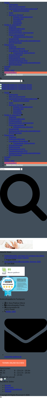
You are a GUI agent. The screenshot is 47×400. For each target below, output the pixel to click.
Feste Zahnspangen (16, 35)
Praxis (6, 3)
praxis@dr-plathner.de (13, 357)
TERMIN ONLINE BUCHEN (13, 363)
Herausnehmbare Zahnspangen (21, 33)
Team (11, 13)
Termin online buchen (14, 75)
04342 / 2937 (9, 70)
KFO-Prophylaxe (15, 43)
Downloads (17, 23)
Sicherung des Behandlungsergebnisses (24, 41)
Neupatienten (18, 19)
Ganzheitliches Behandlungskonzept (23, 9)
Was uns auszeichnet (17, 7)
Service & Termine (16, 15)
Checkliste (17, 21)
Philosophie (13, 5)
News (6, 69)
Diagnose (12, 27)
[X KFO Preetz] (5, 379)
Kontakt (7, 67)
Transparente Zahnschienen (24, 53)
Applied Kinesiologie (21, 11)
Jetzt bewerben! (10, 72)
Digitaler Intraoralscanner (23, 17)
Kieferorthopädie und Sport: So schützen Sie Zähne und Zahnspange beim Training (24, 257)
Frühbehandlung (15, 31)
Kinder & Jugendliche (12, 25)
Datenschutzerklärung (13, 389)
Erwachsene (9, 45)
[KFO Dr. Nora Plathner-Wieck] (16, 87)
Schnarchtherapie (16, 55)
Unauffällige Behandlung (18, 51)
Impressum (9, 387)
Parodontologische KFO (18, 61)
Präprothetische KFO (17, 59)
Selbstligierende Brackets (23, 37)
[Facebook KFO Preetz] (1, 379)
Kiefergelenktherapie (17, 29)
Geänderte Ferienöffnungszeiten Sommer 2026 (22, 262)
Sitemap (8, 391)
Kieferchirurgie (14, 57)
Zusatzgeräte (14, 39)
